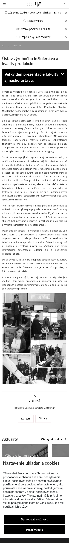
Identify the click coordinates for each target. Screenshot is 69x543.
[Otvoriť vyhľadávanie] (64, 4)
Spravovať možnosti (34, 519)
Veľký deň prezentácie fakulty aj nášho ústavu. (31, 77)
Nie (45, 418)
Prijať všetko (34, 529)
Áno (28, 418)
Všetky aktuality (51, 439)
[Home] (3, 45)
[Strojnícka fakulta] (34, 4)
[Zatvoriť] (4, 4)
